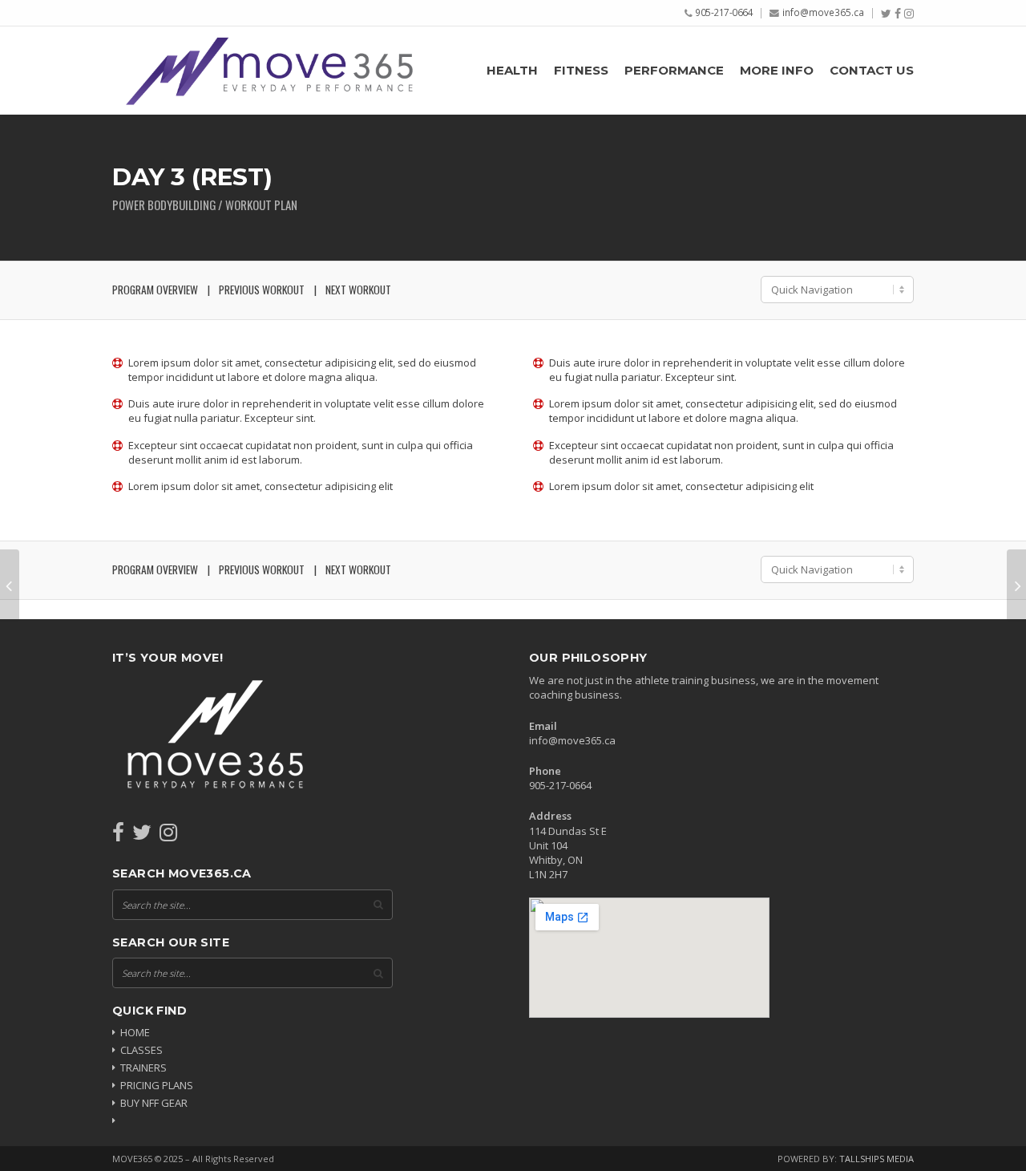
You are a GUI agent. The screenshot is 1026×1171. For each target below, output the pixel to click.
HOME (135, 1032)
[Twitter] (886, 13)
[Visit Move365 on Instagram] (168, 836)
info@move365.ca (823, 12)
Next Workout (358, 290)
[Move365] (268, 70)
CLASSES (141, 1050)
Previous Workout (262, 290)
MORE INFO (777, 70)
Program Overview (155, 290)
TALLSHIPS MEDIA (876, 1159)
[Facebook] (898, 13)
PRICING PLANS (156, 1085)
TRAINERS (143, 1067)
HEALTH (512, 70)
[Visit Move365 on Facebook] (118, 836)
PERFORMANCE (674, 70)
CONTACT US (872, 70)
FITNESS (581, 70)
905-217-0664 (724, 12)
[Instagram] (909, 13)
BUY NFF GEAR (154, 1103)
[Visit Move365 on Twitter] (141, 836)
